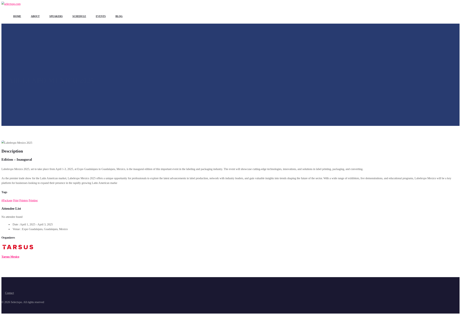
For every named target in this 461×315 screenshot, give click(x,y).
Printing (33, 200)
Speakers (56, 16)
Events (101, 16)
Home (17, 16)
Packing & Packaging (17, 67)
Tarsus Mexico (10, 256)
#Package (6, 200)
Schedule (79, 16)
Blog (119, 16)
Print (16, 200)
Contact (9, 292)
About (35, 16)
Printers (23, 200)
